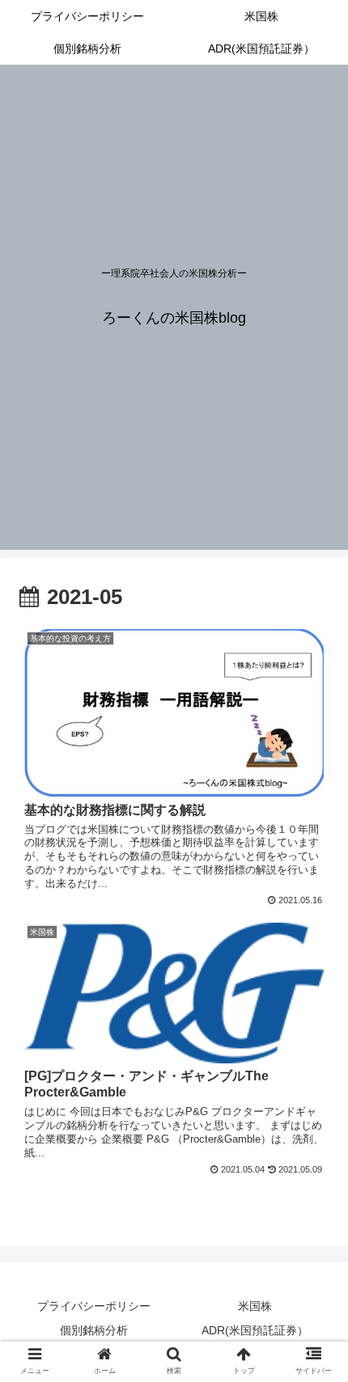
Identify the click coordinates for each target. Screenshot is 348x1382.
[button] (314, 1305)
